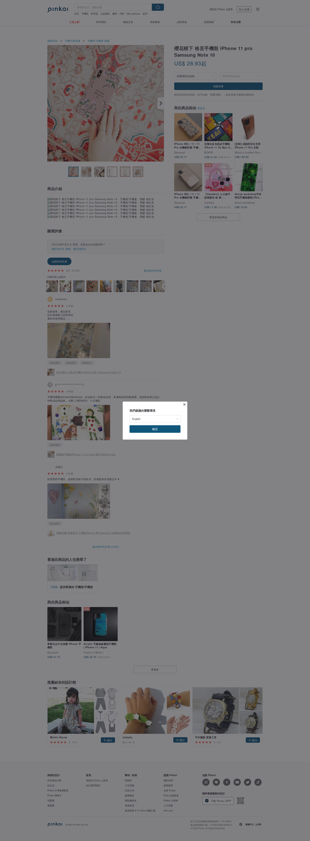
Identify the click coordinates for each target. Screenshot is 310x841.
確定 (155, 429)
